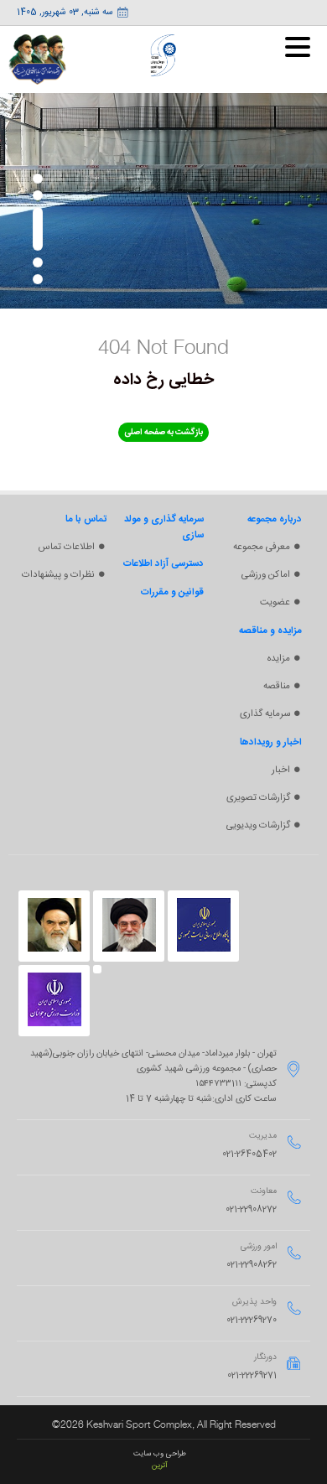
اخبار (281, 770)
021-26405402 (249, 1154)
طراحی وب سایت (159, 1454)
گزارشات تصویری (258, 798)
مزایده (278, 659)
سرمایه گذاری (265, 714)
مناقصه (276, 686)
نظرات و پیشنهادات (58, 575)
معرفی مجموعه (261, 547)
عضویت (275, 602)
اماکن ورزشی (265, 575)
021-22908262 (251, 1265)
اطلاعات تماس (67, 547)
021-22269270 (251, 1320)
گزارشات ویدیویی (258, 825)
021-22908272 (251, 1209)
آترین (160, 1465)
